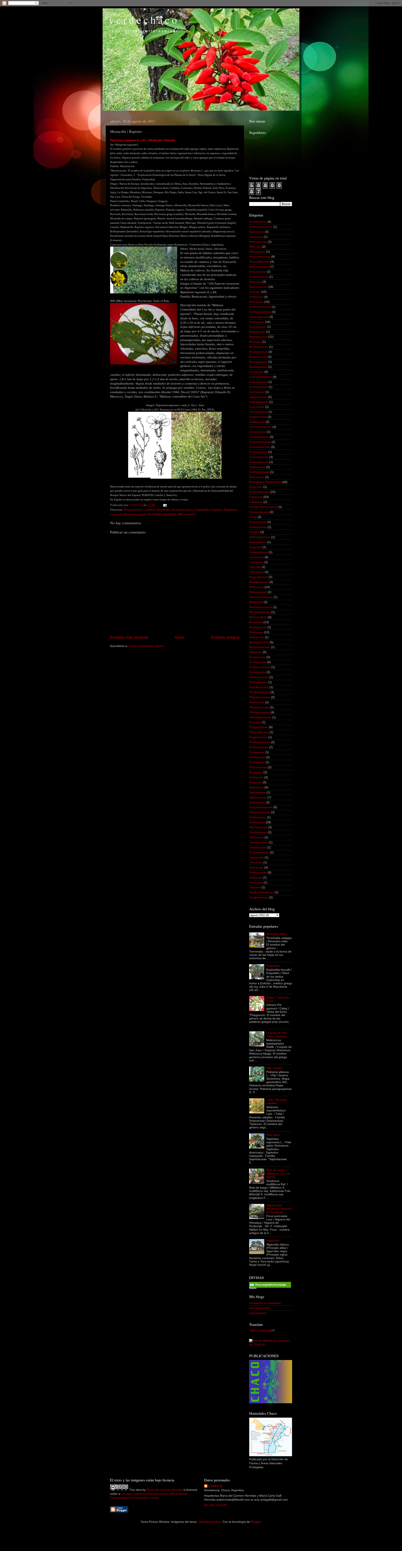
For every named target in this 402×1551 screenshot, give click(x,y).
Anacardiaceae (259, 266)
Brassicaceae (133, 509)
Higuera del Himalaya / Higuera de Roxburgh (279, 1209)
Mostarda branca (182, 509)
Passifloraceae (259, 687)
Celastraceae (258, 416)
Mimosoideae (258, 617)
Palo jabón (273, 1135)
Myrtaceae (256, 632)
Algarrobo (272, 1240)
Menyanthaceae (260, 612)
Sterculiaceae (258, 827)
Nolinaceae (256, 637)
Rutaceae (255, 782)
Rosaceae (256, 772)
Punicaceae (257, 762)
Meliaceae (256, 602)
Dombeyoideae (259, 472)
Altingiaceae (257, 251)
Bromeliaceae (258, 361)
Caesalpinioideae (260, 376)
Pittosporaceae (259, 707)
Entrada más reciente (129, 637)
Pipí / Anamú (274, 1068)
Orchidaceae (257, 662)
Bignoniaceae (258, 336)
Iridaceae (255, 547)
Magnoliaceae (258, 577)
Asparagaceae (258, 316)
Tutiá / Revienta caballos (276, 1101)
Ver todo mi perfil (215, 1505)
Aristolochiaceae (260, 306)
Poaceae (255, 722)
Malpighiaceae (258, 582)
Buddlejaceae (258, 366)
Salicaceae (256, 787)
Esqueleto (273, 965)
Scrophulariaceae (260, 807)
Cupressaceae (258, 462)
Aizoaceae (256, 236)
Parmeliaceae (258, 682)
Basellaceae (257, 331)
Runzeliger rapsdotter (162, 514)
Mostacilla (163, 509)
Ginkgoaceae (258, 527)
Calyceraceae (258, 382)
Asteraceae (256, 321)
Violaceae (255, 877)
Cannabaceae (258, 387)
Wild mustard (186, 514)
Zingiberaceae (258, 897)
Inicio (179, 637)
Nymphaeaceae (259, 647)
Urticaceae (256, 867)
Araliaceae (256, 296)
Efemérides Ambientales (265, 482)
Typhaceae (256, 857)
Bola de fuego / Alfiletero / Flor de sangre (278, 1173)
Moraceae (256, 622)
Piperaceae (256, 702)
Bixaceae (255, 341)
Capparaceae (258, 397)
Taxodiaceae (257, 847)
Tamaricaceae (258, 842)
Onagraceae (257, 657)
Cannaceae (256, 392)
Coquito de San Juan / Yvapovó (276, 1034)
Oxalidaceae (257, 672)
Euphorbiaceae (259, 492)
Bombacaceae (258, 346)
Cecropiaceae (258, 411)
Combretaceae (259, 437)
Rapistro (217, 509)
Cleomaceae (257, 431)
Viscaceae (256, 882)
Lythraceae (256, 572)
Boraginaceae (258, 351)
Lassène (149, 509)
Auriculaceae (257, 326)
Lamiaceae (256, 557)
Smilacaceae (257, 817)
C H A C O (215, 1486)
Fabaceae (256, 497)
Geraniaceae (257, 522)
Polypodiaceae (259, 732)
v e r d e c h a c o (143, 19)
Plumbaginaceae (260, 717)
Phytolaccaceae (259, 697)
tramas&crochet (259, 1308)
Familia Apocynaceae (263, 507)
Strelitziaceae (258, 832)
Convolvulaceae (259, 447)
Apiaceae (255, 281)
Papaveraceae (258, 677)
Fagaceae (256, 502)
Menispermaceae (260, 607)
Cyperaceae (257, 467)
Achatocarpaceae (260, 226)
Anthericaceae (258, 276)
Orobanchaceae (260, 667)
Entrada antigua (225, 637)
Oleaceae (255, 652)
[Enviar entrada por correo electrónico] (165, 505)
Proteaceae (256, 752)
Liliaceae (255, 567)
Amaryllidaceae (259, 261)
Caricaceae (256, 406)
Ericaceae (255, 486)
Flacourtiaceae (259, 512)
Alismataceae (258, 241)
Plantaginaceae (259, 712)
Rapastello (203, 509)
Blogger (256, 1521)
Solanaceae (257, 822)
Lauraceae (256, 562)
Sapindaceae (258, 797)
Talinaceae (256, 837)
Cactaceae (256, 371)
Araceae (254, 291)
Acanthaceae (258, 221)
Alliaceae (255, 246)
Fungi (253, 517)
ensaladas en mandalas (265, 1303)
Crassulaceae (258, 452)
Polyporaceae (258, 737)
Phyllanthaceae (259, 692)
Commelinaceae (260, 442)
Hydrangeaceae (259, 537)
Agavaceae (256, 231)
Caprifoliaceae (258, 402)
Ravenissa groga (135, 514)
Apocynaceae (258, 286)
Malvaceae (256, 587)
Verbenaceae (258, 872)
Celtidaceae (257, 421)
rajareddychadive (209, 1521)
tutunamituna (258, 1313)
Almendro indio (276, 934)
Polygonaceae (258, 727)
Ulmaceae (256, 862)
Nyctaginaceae (259, 642)
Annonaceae (257, 271)
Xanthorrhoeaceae (261, 892)
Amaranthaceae (259, 256)
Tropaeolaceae (259, 852)
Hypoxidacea (257, 542)
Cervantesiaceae (260, 426)
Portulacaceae (258, 747)
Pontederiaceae (259, 742)
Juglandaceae (258, 552)
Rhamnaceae (258, 767)
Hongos (254, 532)
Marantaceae (258, 592)
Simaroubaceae (259, 812)
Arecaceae (256, 301)
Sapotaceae (257, 802)
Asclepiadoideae (260, 311)
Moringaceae (258, 627)
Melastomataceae (261, 597)
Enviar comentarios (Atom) (146, 646)
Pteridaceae (257, 757)
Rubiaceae (256, 777)
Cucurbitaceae (258, 457)
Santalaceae (257, 792)
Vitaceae (255, 887)
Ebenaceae (256, 477)
